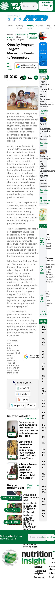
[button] (23, 388)
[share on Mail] (16, 77)
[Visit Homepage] (13, 11)
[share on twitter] (11, 77)
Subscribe (50, 537)
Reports (39, 26)
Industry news (19, 27)
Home (10, 26)
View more (30, 418)
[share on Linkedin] (6, 77)
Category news (30, 27)
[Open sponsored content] (27, 20)
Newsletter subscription (47, 4)
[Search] (34, 6)
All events (43, 312)
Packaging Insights (40, 572)
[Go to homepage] (27, 565)
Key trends (48, 27)
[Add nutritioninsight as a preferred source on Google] (27, 66)
